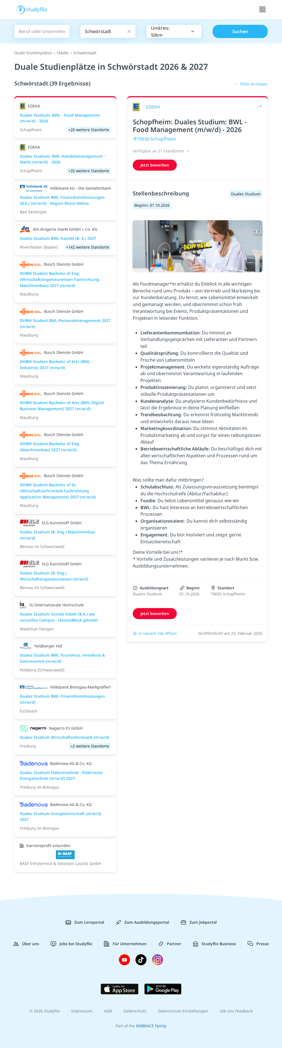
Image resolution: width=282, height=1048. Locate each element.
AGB (108, 1011)
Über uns (30, 943)
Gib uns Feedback (236, 1011)
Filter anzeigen (254, 84)
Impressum (82, 1011)
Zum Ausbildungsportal (146, 922)
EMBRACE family (151, 1025)
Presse (262, 943)
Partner (174, 943)
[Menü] (262, 9)
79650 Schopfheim (156, 139)
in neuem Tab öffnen (158, 633)
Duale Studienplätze (33, 52)
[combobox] (174, 31)
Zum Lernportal (89, 922)
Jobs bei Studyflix (75, 943)
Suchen (240, 31)
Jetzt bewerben (154, 165)
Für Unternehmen (130, 943)
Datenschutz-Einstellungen (183, 1011)
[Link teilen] (258, 107)
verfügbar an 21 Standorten (159, 151)
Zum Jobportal (203, 922)
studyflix (36, 9)
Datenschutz (135, 1011)
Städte (63, 52)
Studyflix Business (219, 943)
